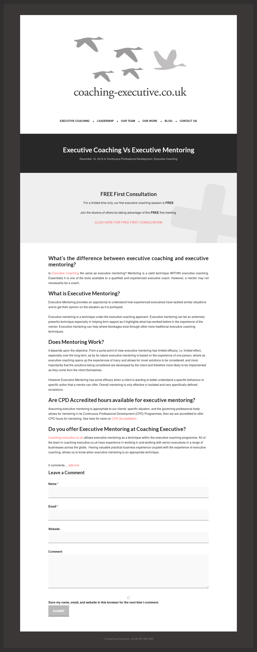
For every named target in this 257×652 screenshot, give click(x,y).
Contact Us (188, 121)
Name (53, 484)
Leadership (105, 121)
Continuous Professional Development (129, 159)
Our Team (128, 121)
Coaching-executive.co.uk (66, 437)
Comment (55, 551)
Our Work (149, 121)
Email (53, 506)
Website (54, 529)
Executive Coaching (75, 121)
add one (73, 465)
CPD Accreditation (124, 418)
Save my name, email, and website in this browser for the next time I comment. (103, 602)
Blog (168, 121)
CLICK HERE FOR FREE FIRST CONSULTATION (128, 222)
